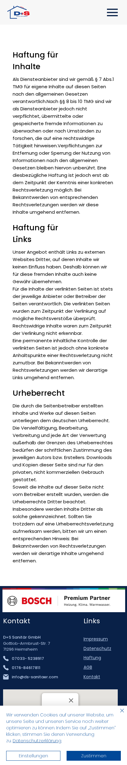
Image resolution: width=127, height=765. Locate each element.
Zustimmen (93, 756)
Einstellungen (33, 756)
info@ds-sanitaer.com (35, 677)
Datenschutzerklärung (37, 741)
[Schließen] (118, 714)
